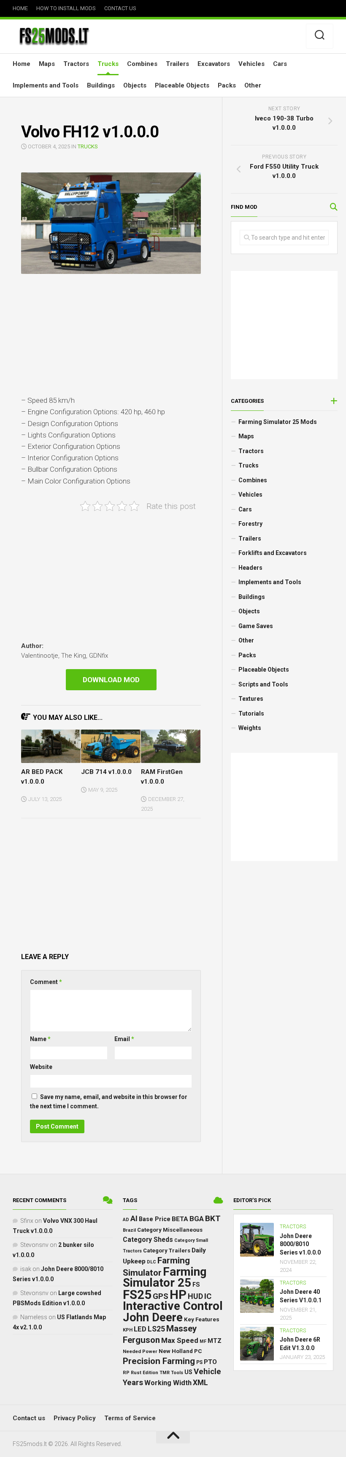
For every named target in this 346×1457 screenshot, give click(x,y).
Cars (280, 64)
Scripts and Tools (263, 684)
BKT (213, 1218)
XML (200, 1382)
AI (134, 1218)
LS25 (156, 1329)
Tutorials (251, 713)
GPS (160, 1296)
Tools (177, 1372)
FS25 (137, 1295)
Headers (250, 567)
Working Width (168, 1383)
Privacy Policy (75, 1418)
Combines (142, 64)
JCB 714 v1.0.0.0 (106, 772)
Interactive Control (173, 1306)
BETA (180, 1219)
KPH (127, 1330)
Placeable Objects (182, 85)
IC (207, 1296)
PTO (210, 1362)
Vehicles (251, 64)
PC (198, 1351)
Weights (249, 727)
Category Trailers (166, 1250)
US (188, 1372)
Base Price (154, 1219)
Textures (250, 698)
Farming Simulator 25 (165, 1277)
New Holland (176, 1351)
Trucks (108, 64)
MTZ (215, 1340)
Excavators (213, 64)
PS (199, 1362)
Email (124, 1039)
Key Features (201, 1319)
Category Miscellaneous (170, 1230)
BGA (196, 1218)
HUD (195, 1296)
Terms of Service (130, 1418)
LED (140, 1329)
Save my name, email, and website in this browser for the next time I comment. (108, 1101)
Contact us (120, 8)
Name (40, 1039)
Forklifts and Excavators (272, 552)
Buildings (101, 85)
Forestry (250, 523)
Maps (47, 64)
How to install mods (66, 8)
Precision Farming (159, 1361)
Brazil (129, 1230)
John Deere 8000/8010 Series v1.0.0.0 (300, 1244)
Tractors (76, 64)
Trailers (177, 64)
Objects (134, 85)
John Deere (153, 1317)
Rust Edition (144, 1372)
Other (252, 85)
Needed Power (140, 1351)
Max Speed (179, 1340)
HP (178, 1295)
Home (20, 8)
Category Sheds (148, 1240)
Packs (227, 85)
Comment (46, 982)
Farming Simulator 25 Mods (277, 421)
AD (126, 1219)
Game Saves (255, 626)
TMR (164, 1372)
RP (126, 1372)
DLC (151, 1262)
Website (41, 1066)
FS (196, 1284)
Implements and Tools (45, 85)
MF (203, 1341)
